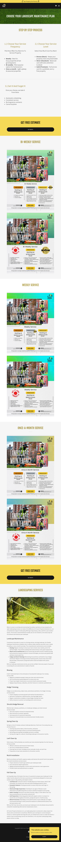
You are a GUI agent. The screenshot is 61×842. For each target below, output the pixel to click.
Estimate (30, 129)
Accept (44, 836)
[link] (4, 5)
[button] (58, 5)
